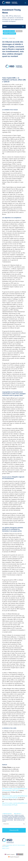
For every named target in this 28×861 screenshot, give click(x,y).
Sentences (4, 38)
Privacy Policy (5, 848)
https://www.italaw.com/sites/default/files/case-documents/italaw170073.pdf (15, 789)
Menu (5, 26)
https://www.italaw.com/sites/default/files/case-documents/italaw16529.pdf (15, 796)
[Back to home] (9, 3)
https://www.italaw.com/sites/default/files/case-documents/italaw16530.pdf (15, 804)
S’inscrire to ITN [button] (14, 830)
